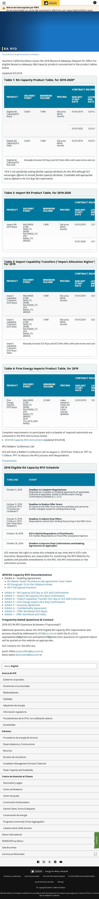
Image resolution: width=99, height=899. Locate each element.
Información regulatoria (14, 711)
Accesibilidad (9, 724)
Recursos (7, 750)
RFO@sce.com (46, 633)
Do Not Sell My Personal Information (81, 876)
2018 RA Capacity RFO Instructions (24, 439)
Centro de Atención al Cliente (17, 776)
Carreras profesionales (13, 854)
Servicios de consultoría (14, 757)
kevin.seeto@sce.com (27, 654)
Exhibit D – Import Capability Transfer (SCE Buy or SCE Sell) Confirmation (45, 598)
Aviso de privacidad (32, 876)
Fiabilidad (7, 699)
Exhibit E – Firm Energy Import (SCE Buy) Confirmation (35, 601)
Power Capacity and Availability (18, 770)
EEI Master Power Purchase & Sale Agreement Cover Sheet (39, 581)
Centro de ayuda (11, 795)
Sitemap (61, 882)
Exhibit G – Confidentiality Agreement (26, 608)
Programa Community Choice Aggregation (23, 821)
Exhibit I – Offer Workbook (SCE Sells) (25, 614)
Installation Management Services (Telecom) (24, 763)
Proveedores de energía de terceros (20, 737)
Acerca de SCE (7, 54)
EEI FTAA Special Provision (21, 587)
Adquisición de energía (14, 705)
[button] (4, 3)
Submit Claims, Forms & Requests (19, 808)
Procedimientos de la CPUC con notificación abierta (27, 718)
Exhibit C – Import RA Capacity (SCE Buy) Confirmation (35, 595)
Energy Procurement (21, 54)
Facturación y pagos (12, 783)
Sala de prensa (9, 847)
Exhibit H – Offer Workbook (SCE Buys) (26, 611)
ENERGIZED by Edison (12, 841)
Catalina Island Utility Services (17, 828)
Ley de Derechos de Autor (44, 882)
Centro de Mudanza (12, 789)
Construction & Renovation (16, 802)
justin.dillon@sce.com (28, 651)
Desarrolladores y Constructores (19, 744)
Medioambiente (10, 692)
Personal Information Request (54, 876)
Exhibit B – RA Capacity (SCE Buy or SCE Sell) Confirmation (37, 592)
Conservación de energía (15, 815)
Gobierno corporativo (13, 679)
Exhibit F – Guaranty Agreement (22, 605)
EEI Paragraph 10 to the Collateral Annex (29, 584)
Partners (6, 731)
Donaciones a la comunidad (16, 686)
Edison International (12, 834)
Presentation (9, 460)
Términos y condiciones (12, 876)
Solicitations (34, 54)
